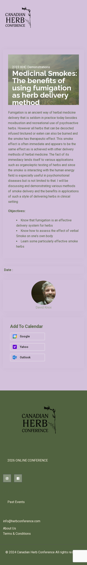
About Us (9, 528)
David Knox (44, 307)
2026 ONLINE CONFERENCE (27, 460)
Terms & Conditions (17, 534)
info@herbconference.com (21, 521)
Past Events (16, 502)
